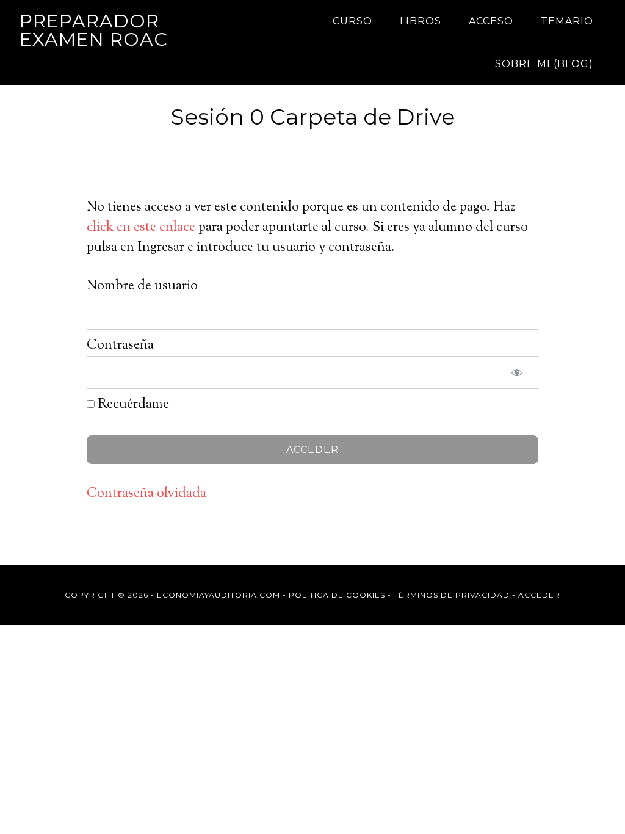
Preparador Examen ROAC (94, 30)
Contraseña (120, 345)
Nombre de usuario (142, 286)
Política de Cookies (337, 595)
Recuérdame (132, 405)
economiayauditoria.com (218, 595)
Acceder (539, 595)
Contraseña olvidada (146, 494)
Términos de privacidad (452, 595)
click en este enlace (141, 228)
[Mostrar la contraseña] (517, 372)
